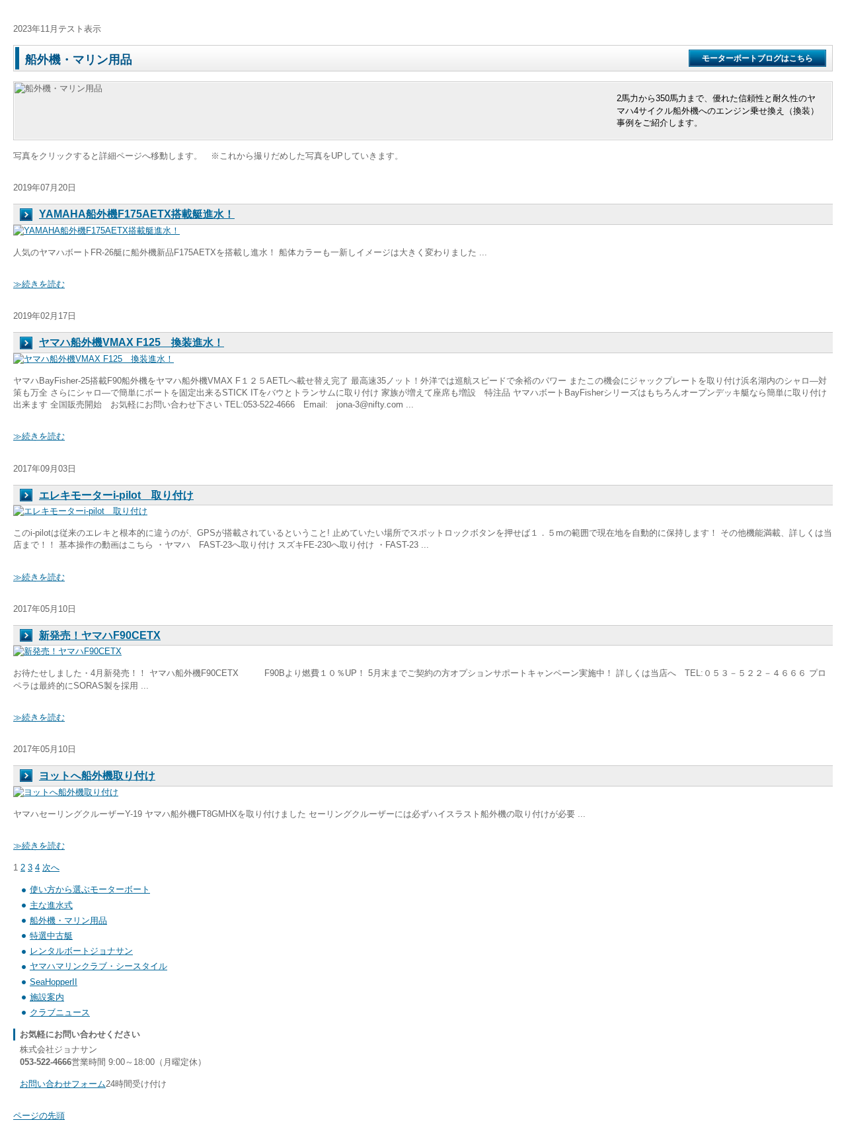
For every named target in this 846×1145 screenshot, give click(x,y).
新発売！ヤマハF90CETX (100, 635)
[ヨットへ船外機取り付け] (65, 792)
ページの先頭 (39, 1116)
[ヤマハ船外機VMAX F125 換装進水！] (93, 359)
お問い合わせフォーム (63, 1084)
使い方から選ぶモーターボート (90, 889)
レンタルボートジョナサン (81, 951)
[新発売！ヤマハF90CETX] (67, 651)
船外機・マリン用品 (68, 920)
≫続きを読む (39, 284)
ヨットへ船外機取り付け (97, 775)
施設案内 (47, 997)
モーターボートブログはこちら (757, 58)
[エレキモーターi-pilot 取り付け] (80, 511)
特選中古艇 (51, 936)
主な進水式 (51, 905)
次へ (50, 867)
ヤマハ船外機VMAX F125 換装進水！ (131, 342)
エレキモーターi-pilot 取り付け (116, 495)
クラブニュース (60, 1012)
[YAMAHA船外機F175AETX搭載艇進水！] (96, 230)
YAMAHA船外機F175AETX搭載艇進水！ (137, 214)
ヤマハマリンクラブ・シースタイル (98, 966)
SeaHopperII (53, 982)
